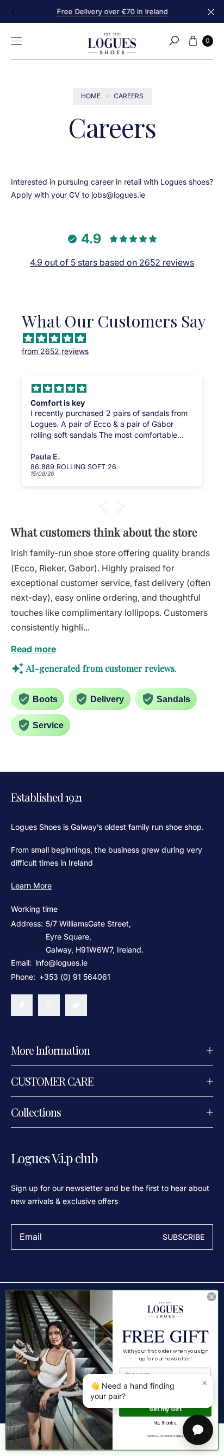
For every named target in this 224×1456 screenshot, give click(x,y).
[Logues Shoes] (112, 41)
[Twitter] (76, 1005)
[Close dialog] (211, 1297)
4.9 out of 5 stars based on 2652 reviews (112, 262)
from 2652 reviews (55, 351)
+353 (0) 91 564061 (74, 976)
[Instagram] (49, 1005)
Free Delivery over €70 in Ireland (112, 11)
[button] (174, 41)
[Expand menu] (16, 41)
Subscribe (183, 1236)
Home (91, 96)
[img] (117, 338)
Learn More (31, 885)
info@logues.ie (60, 962)
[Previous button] (13, 11)
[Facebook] (22, 1005)
